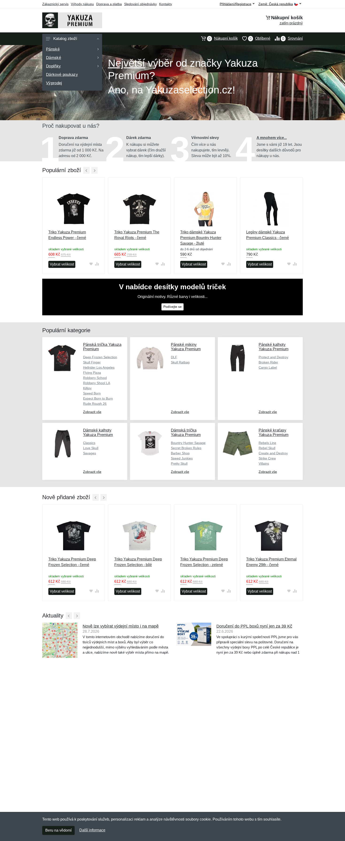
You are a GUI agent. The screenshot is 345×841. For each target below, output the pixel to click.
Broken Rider (268, 362)
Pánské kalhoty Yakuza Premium (273, 346)
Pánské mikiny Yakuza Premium (186, 346)
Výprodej (54, 83)
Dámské (53, 57)
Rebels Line (267, 443)
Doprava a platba (109, 4)
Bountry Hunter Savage (188, 443)
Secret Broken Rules (186, 448)
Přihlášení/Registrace (235, 4)
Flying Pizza (92, 372)
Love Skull (90, 448)
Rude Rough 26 (95, 403)
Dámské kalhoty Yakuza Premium (98, 432)
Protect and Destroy (273, 357)
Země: (275, 4)
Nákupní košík (223, 38)
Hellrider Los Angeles (99, 367)
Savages (89, 453)
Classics (89, 443)
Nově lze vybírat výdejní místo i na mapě (121, 626)
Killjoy (87, 388)
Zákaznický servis (55, 4)
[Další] (94, 170)
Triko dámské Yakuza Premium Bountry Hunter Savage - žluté (200, 237)
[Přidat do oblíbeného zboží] (91, 264)
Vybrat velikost (62, 264)
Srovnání (292, 38)
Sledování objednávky (140, 4)
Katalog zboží (65, 38)
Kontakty (165, 4)
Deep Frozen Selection (100, 357)
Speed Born (92, 393)
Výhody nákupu (82, 4)
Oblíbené (259, 38)
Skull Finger (92, 362)
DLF (174, 357)
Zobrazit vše (92, 412)
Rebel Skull (267, 448)
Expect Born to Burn (98, 398)
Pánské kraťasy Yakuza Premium (273, 432)
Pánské (53, 49)
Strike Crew (267, 458)
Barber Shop (180, 453)
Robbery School (95, 378)
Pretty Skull (179, 463)
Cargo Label (268, 367)
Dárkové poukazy (62, 74)
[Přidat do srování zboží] (97, 264)
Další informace (92, 830)
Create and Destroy (273, 453)
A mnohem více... (272, 138)
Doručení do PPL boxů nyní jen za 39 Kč (254, 626)
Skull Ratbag (180, 362)
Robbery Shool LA (96, 383)
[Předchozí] (86, 170)
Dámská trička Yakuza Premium (186, 432)
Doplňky (53, 66)
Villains (264, 463)
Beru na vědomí (58, 830)
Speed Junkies (182, 458)
